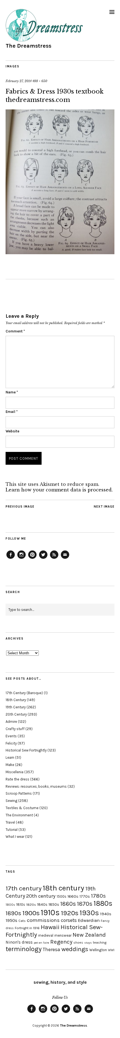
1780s (98, 895)
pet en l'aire (41, 942)
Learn (10, 757)
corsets (69, 920)
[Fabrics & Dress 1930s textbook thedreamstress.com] (60, 252)
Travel (10, 822)
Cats (22, 921)
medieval (45, 935)
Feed (54, 558)
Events (11, 736)
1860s (68, 903)
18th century (63, 887)
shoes (78, 942)
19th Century (16, 707)
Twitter (43, 558)
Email (12, 412)
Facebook (10, 558)
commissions (43, 920)
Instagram (21, 558)
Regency (61, 941)
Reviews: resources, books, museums (36, 786)
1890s (13, 913)
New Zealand (89, 934)
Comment (15, 331)
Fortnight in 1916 (27, 928)
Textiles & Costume (22, 808)
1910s (50, 912)
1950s (11, 920)
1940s (105, 913)
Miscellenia (14, 772)
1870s (84, 903)
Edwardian (89, 920)
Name (12, 392)
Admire (11, 721)
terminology (24, 949)
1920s (69, 913)
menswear (62, 935)
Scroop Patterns (19, 793)
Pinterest (32, 558)
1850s (54, 904)
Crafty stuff (15, 729)
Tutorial (12, 830)
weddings (74, 949)
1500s (61, 896)
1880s (102, 903)
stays (88, 942)
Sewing (11, 801)
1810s (20, 904)
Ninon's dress (19, 942)
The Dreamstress (28, 46)
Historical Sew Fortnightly (26, 750)
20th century (41, 896)
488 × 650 (39, 81)
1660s (73, 896)
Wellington (98, 950)
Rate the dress (17, 779)
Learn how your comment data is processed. (59, 490)
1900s (31, 913)
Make (10, 765)
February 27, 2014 (19, 81)
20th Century (16, 714)
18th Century (16, 700)
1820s (31, 904)
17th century (24, 888)
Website (12, 431)
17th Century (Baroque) (24, 693)
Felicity (11, 743)
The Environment (19, 815)
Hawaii (50, 927)
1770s (85, 896)
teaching (99, 942)
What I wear (15, 836)
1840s (42, 904)
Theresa (51, 949)
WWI (111, 950)
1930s (89, 913)
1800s (10, 905)
